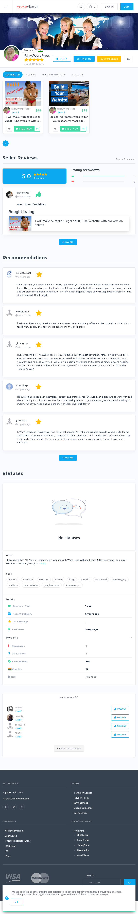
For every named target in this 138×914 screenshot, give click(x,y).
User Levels (11, 835)
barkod (18, 707)
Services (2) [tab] (12, 74)
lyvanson (20, 420)
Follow (63, 58)
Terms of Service (83, 792)
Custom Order (109, 59)
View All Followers (69, 748)
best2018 (20, 724)
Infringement (81, 802)
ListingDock (83, 845)
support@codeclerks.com (16, 798)
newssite (43, 579)
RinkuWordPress (37, 55)
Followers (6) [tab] (69, 697)
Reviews (31, 74)
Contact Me (84, 59)
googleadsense (51, 585)
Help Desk (17, 792)
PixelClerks (83, 850)
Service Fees (81, 812)
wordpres (28, 579)
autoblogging (119, 579)
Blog (7, 856)
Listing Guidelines (83, 807)
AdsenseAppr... (73, 585)
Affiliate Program (14, 830)
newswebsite (31, 585)
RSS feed (91, 676)
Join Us (90, 875)
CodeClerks (83, 839)
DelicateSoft (23, 272)
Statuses (77, 74)
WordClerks (83, 855)
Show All (68, 242)
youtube (59, 579)
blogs (72, 579)
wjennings (21, 385)
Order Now (25, 128)
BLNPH (18, 733)
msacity (19, 716)
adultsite (13, 585)
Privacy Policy (81, 797)
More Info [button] (12, 637)
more (43, 563)
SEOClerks (82, 834)
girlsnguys (21, 343)
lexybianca (22, 311)
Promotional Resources (18, 840)
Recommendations (54, 74)
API (7, 850)
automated (101, 579)
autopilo (85, 579)
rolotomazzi (22, 192)
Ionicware (79, 830)
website (13, 579)
